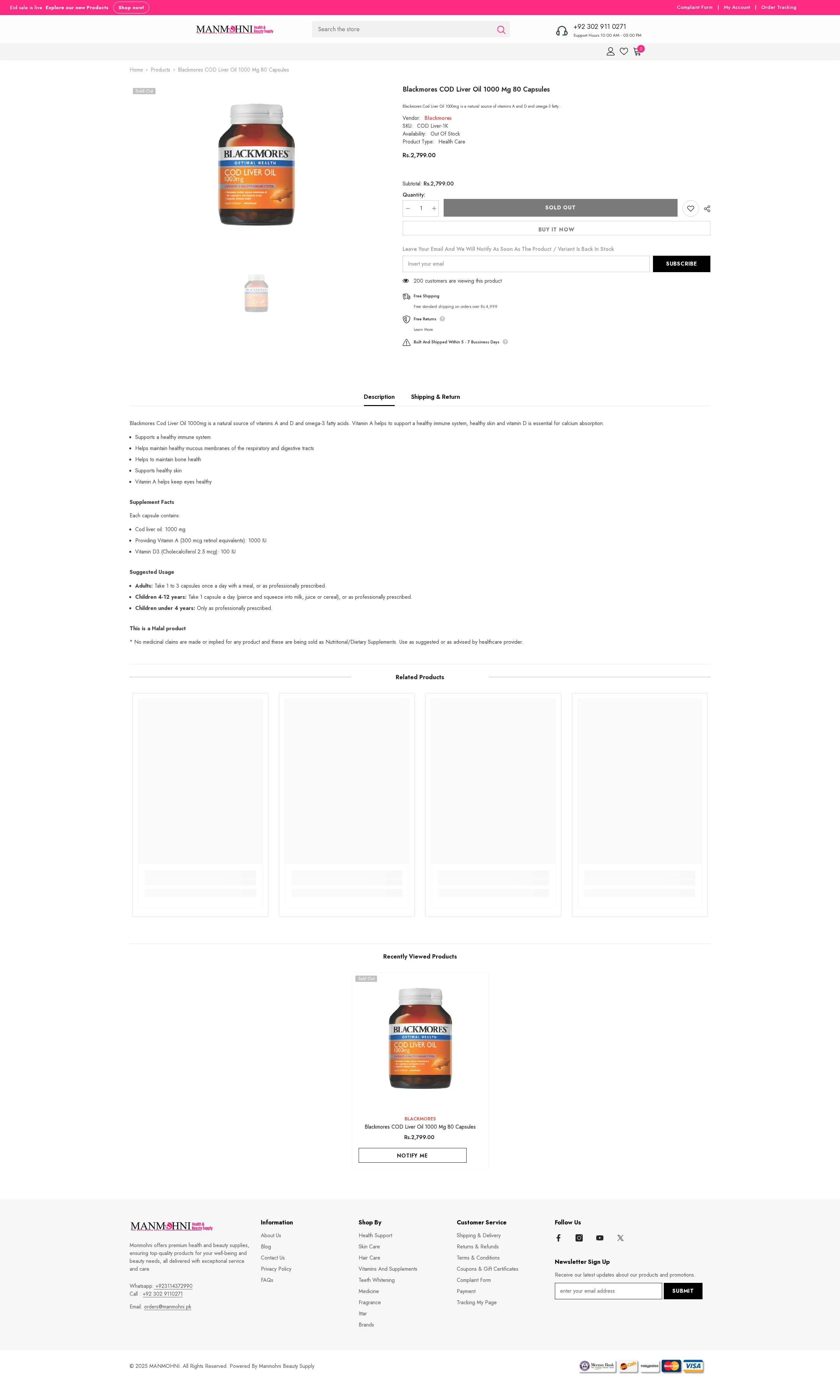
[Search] (411, 29)
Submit (683, 1291)
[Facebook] (558, 1238)
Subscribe (681, 264)
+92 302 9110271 (163, 1294)
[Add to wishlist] (690, 208)
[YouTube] (600, 1238)
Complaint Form (695, 7)
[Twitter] (620, 1238)
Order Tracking (778, 7)
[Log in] (611, 51)
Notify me (412, 1155)
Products (160, 70)
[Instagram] (579, 1238)
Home (136, 70)
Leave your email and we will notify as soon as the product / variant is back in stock (508, 249)
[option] (256, 167)
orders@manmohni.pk (167, 1306)
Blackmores (438, 118)
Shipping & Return (435, 397)
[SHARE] (704, 209)
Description (379, 397)
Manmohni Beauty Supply (286, 1366)
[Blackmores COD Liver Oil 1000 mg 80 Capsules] (420, 1040)
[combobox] (402, 29)
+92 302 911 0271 (600, 27)
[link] (200, 882)
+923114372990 (173, 1286)
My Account (738, 7)
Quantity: (414, 195)
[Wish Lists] (624, 51)
